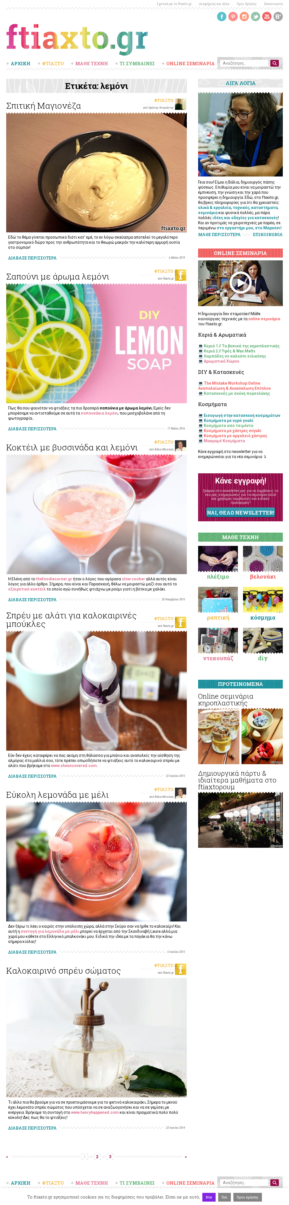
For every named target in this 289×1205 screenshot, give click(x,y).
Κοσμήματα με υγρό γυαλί (228, 420)
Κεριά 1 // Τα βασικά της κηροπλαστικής (242, 346)
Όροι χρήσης (248, 1197)
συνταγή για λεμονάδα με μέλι (50, 931)
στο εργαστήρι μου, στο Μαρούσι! (249, 228)
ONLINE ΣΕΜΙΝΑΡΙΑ (190, 63)
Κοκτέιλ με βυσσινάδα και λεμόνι (72, 447)
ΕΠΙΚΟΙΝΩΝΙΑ (268, 235)
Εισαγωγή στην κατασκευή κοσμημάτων (242, 415)
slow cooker (133, 579)
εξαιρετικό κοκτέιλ (27, 589)
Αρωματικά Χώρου (221, 361)
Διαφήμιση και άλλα (214, 4)
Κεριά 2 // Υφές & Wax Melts (229, 351)
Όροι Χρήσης (247, 4)
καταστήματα (264, 207)
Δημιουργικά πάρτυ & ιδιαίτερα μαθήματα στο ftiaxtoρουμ (237, 780)
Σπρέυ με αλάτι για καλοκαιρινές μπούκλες (71, 619)
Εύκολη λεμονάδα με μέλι (57, 794)
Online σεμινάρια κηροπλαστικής (225, 699)
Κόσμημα (262, 617)
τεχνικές (241, 207)
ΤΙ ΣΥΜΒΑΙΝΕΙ (137, 63)
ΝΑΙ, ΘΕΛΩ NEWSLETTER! (240, 512)
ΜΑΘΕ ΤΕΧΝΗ (91, 63)
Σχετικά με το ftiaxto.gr (174, 4)
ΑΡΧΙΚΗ (20, 63)
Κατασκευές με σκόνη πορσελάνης (237, 393)
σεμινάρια (208, 212)
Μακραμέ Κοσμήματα (224, 441)
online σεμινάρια (264, 319)
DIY (263, 658)
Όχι (224, 1197)
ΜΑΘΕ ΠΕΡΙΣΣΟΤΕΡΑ (219, 234)
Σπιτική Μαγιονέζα (43, 105)
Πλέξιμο (218, 576)
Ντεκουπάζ (218, 658)
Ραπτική (218, 617)
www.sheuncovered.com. (74, 765)
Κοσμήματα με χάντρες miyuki (232, 430)
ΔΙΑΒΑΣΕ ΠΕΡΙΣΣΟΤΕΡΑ (32, 258)
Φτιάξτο (164, 100)
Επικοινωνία (273, 4)
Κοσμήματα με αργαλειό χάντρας (235, 435)
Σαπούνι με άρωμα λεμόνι (57, 276)
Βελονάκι (263, 576)
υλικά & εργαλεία (214, 207)
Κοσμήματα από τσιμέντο (228, 425)
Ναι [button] (209, 1197)
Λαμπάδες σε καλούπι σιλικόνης (235, 356)
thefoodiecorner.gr (54, 579)
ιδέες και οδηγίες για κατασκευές (245, 217)
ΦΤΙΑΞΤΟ (53, 63)
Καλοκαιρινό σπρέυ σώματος (63, 970)
